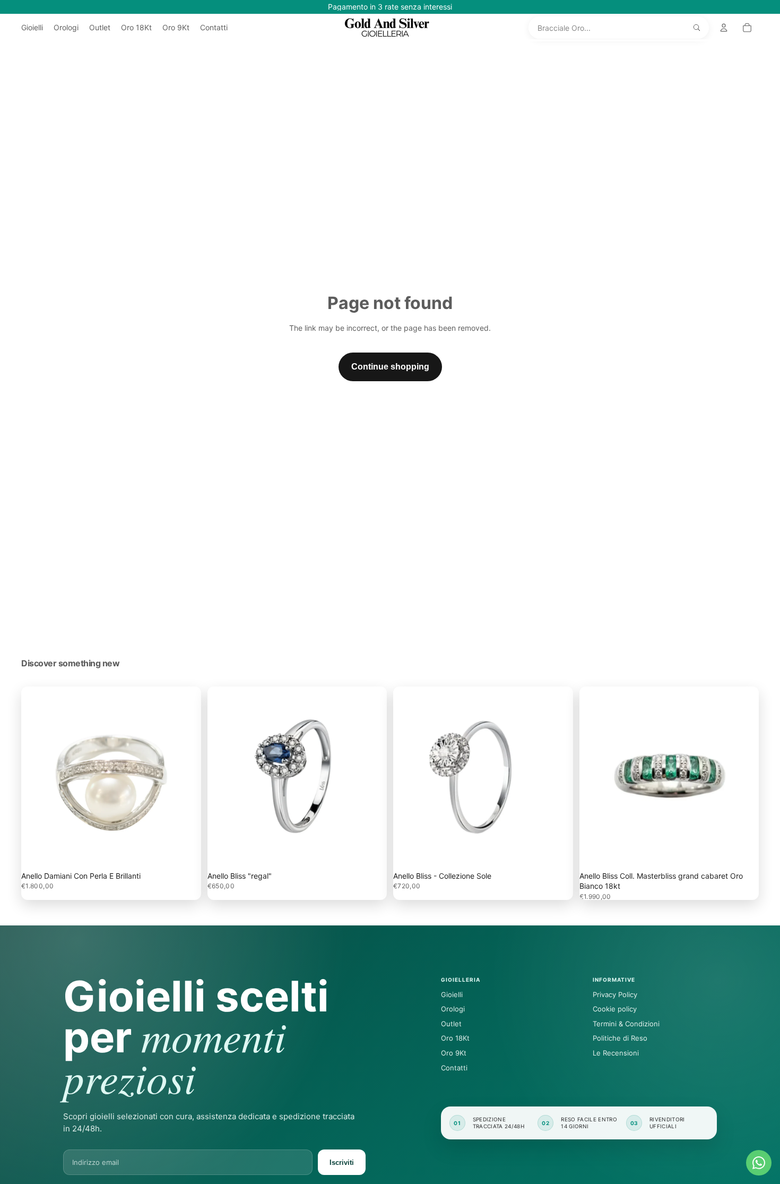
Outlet (451, 1023)
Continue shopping (390, 366)
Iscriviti (342, 1162)
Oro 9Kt (453, 1053)
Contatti (454, 1067)
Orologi (453, 1009)
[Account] (723, 27)
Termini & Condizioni (626, 1023)
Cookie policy (615, 1009)
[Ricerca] (696, 27)
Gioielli (452, 994)
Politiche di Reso (620, 1038)
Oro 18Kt (455, 1038)
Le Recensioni (616, 1053)
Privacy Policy (615, 994)
